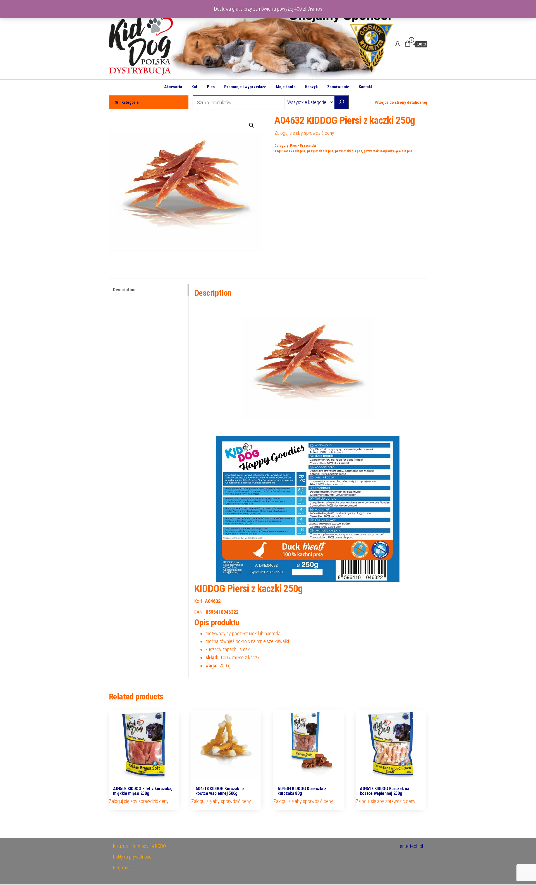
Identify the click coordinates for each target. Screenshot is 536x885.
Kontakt (365, 86)
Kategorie (130, 102)
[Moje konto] (397, 44)
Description (124, 289)
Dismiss (314, 9)
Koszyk (311, 86)
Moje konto (286, 86)
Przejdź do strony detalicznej (401, 102)
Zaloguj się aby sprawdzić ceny (304, 133)
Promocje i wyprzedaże (245, 86)
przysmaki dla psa (348, 151)
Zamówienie (338, 86)
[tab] (148, 290)
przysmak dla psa (320, 151)
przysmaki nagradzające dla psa (388, 151)
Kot (194, 86)
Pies (211, 86)
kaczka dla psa (294, 151)
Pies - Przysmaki (303, 145)
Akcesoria (173, 86)
